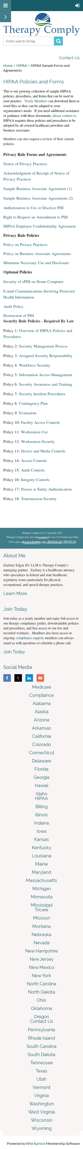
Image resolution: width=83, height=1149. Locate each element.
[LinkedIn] (29, 678)
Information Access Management (45, 374)
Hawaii (41, 785)
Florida (41, 769)
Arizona (41, 720)
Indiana (41, 823)
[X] (18, 678)
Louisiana (41, 855)
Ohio (41, 1000)
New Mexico (41, 967)
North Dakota (41, 992)
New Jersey (42, 959)
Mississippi (41, 905)
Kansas (41, 839)
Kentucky (41, 847)
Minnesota (41, 897)
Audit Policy (13, 306)
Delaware (41, 761)
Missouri (41, 918)
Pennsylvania (41, 1029)
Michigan (41, 888)
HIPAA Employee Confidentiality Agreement (39, 226)
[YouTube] (40, 678)
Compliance (41, 695)
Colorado (41, 744)
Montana (41, 926)
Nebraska (41, 934)
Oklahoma (41, 1008)
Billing (41, 806)
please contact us (64, 115)
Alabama (42, 703)
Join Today (14, 651)
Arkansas (41, 728)
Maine (41, 864)
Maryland (41, 872)
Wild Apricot (35, 1143)
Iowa (41, 831)
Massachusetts (41, 880)
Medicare (41, 687)
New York (41, 975)
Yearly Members (35, 100)
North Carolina (41, 983)
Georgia (41, 777)
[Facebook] (7, 678)
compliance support (29, 637)
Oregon (41, 1016)
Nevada (42, 942)
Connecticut (41, 752)
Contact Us (69, 57)
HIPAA (21, 65)
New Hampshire (41, 951)
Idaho (41, 793)
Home (8, 65)
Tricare (41, 909)
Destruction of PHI (18, 315)
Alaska (41, 711)
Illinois (41, 814)
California (41, 736)
